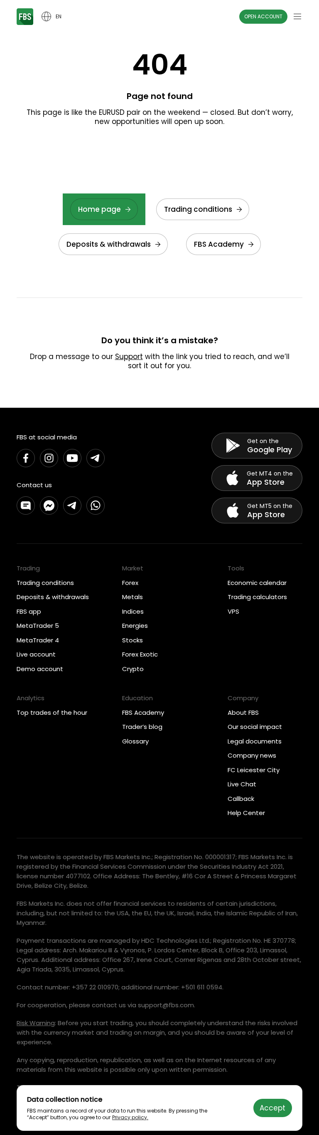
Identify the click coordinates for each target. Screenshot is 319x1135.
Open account (263, 16)
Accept (272, 1108)
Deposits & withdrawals (108, 244)
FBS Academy (219, 244)
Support (129, 357)
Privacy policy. (130, 1117)
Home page (99, 209)
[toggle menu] (297, 17)
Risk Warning (36, 1023)
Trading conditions (198, 209)
